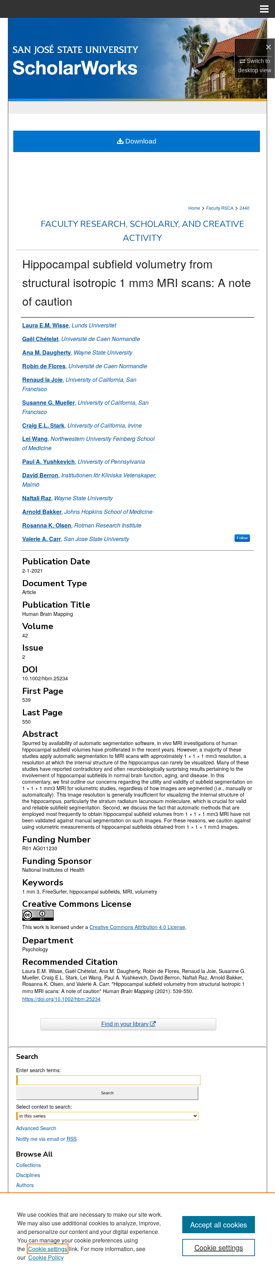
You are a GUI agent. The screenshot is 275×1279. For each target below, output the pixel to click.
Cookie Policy (46, 1257)
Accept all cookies (218, 1224)
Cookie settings (47, 1249)
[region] (137, 1235)
